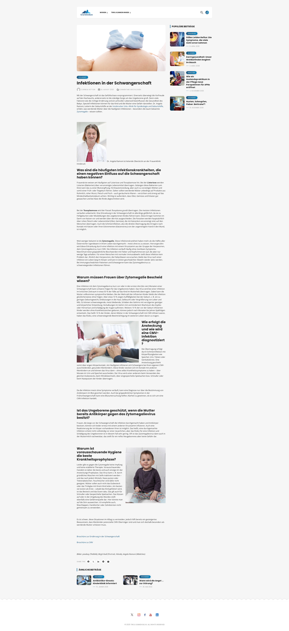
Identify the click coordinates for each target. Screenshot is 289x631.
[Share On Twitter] (93, 562)
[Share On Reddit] (103, 562)
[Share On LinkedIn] (98, 562)
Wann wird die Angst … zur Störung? (151, 582)
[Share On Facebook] (88, 562)
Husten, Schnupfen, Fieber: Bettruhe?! (196, 103)
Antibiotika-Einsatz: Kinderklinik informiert (105, 582)
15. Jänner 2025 (102, 587)
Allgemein (191, 53)
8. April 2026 (194, 46)
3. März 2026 (195, 66)
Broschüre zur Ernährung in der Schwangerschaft (98, 536)
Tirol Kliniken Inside (120, 12)
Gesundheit (82, 77)
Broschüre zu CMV (85, 542)
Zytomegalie (82, 111)
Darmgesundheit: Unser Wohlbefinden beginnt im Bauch (199, 60)
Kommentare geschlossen (130, 89)
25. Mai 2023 (147, 587)
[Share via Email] (108, 562)
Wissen (103, 12)
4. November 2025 (197, 91)
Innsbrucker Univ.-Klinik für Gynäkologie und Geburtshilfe (138, 106)
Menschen (191, 73)
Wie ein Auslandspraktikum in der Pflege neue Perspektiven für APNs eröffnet (198, 82)
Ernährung (192, 33)
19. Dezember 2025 (197, 108)
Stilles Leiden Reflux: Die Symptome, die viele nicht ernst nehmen (199, 40)
